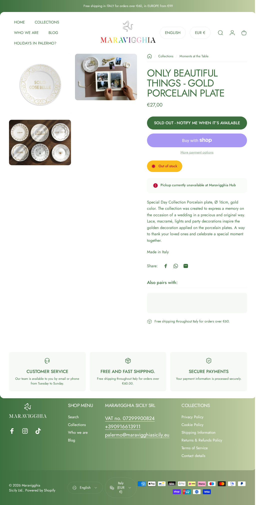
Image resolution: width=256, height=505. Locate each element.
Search (73, 417)
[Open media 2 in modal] (103, 76)
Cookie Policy (193, 424)
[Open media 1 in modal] (39, 84)
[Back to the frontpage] (145, 56)
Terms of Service (195, 448)
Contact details (193, 456)
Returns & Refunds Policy (202, 440)
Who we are (78, 432)
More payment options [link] (193, 152)
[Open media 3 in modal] (39, 140)
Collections (162, 56)
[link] (130, 418)
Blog (71, 440)
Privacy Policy (193, 417)
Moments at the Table (190, 56)
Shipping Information (199, 432)
